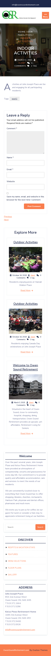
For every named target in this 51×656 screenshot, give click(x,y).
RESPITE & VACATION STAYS (21, 547)
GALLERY (12, 574)
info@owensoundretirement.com (25, 5)
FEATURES (13, 554)
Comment (12, 128)
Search (40, 527)
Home (22, 32)
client (22, 63)
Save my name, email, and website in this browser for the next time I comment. (25, 198)
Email (10, 169)
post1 (14, 98)
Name (10, 157)
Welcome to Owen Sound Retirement (25, 367)
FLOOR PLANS (14, 568)
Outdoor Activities (25, 242)
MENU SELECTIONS (17, 561)
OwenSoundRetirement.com (25, 650)
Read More (25, 290)
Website (11, 181)
